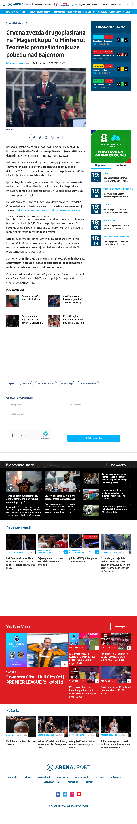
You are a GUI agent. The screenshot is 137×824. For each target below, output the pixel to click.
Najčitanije (121, 165)
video (28, 777)
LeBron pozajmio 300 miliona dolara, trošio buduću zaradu (60, 497)
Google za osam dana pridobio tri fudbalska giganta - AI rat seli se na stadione (113, 494)
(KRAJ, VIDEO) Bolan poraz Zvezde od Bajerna (83, 560)
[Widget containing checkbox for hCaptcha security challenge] (30, 435)
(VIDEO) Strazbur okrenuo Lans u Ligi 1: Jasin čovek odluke (115, 179)
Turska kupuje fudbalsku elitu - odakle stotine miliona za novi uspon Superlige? (23, 499)
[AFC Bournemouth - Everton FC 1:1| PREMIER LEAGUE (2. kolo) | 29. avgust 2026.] (84, 641)
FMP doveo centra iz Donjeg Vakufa (21, 743)
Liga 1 (106, 173)
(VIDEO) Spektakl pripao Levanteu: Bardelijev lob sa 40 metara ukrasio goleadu (115, 211)
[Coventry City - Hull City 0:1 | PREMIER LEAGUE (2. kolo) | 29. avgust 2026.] (37, 650)
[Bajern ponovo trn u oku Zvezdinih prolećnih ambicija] (53, 544)
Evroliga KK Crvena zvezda (45, 551)
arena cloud (44, 777)
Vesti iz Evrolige (14, 552)
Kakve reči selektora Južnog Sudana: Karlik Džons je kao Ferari (52, 744)
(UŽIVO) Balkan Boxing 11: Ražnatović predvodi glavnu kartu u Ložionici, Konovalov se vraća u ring (66, 12)
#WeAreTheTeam (35, 210)
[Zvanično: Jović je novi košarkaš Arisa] (12, 301)
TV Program (80, 4)
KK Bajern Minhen (87, 383)
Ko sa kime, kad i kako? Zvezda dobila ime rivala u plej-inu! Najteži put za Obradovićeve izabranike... (74, 319)
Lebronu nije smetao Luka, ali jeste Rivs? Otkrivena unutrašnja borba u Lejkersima (116, 227)
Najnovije (39, 4)
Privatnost (116, 777)
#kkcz (21, 210)
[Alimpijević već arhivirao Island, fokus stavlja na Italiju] (84, 726)
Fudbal (48, 4)
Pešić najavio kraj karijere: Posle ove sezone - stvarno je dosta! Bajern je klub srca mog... (20, 563)
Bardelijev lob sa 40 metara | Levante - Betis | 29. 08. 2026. (115, 690)
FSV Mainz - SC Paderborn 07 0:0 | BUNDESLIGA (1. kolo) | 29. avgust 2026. (114, 657)
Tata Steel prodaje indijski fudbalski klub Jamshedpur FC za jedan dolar (115, 509)
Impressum (62, 777)
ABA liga (10, 735)
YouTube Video (18, 627)
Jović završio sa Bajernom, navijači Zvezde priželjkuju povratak (72, 299)
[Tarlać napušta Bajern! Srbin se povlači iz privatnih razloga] (12, 321)
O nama (100, 777)
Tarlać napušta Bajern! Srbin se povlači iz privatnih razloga (32, 319)
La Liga (107, 205)
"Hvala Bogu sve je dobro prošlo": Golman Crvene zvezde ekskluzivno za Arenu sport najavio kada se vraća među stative (116, 565)
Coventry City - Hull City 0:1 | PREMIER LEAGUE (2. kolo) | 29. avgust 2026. (36, 680)
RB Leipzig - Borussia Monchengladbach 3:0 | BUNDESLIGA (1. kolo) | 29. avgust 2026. (82, 692)
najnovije (13, 777)
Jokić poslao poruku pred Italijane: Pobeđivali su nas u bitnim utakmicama (116, 744)
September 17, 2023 (44, 216)
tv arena (55, 806)
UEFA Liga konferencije (116, 236)
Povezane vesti (16, 289)
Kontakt (89, 782)
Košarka (27, 383)
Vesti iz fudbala (109, 552)
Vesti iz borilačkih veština (118, 189)
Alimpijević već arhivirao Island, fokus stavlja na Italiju (82, 744)
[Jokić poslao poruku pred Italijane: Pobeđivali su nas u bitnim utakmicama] (116, 726)
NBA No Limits (93, 4)
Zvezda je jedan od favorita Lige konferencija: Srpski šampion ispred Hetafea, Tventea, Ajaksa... (115, 243)
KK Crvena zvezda (46, 383)
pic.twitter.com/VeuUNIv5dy (62, 210)
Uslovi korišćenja (52, 782)
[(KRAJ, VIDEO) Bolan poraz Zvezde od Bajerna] (84, 544)
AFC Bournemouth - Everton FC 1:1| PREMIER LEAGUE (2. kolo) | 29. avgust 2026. (82, 658)
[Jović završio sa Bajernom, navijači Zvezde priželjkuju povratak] (54, 301)
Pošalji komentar (94, 438)
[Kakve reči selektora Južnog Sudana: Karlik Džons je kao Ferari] (53, 726)
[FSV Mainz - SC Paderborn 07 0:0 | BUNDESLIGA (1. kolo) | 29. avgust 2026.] (116, 641)
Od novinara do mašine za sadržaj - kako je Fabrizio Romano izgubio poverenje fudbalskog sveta (114, 478)
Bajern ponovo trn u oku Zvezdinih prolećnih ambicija (51, 561)
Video (113, 4)
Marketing (73, 782)
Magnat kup (67, 383)
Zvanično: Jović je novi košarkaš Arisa (31, 298)
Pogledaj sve (118, 465)
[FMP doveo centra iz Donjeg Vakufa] (21, 726)
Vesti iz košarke (16, 23)
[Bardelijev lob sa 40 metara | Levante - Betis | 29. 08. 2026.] (116, 674)
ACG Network (82, 777)
